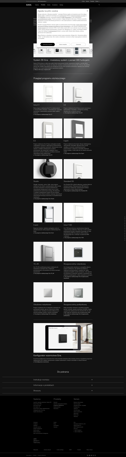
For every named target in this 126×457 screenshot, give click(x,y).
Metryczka (35, 449)
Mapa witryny (90, 449)
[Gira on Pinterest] (95, 455)
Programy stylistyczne (42, 455)
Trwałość (92, 1)
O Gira (83, 1)
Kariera (87, 1)
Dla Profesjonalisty (42, 1)
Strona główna (29, 455)
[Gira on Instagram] (87, 455)
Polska (97, 1)
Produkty (34, 455)
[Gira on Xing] (93, 455)
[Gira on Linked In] (91, 455)
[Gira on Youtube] (89, 455)
